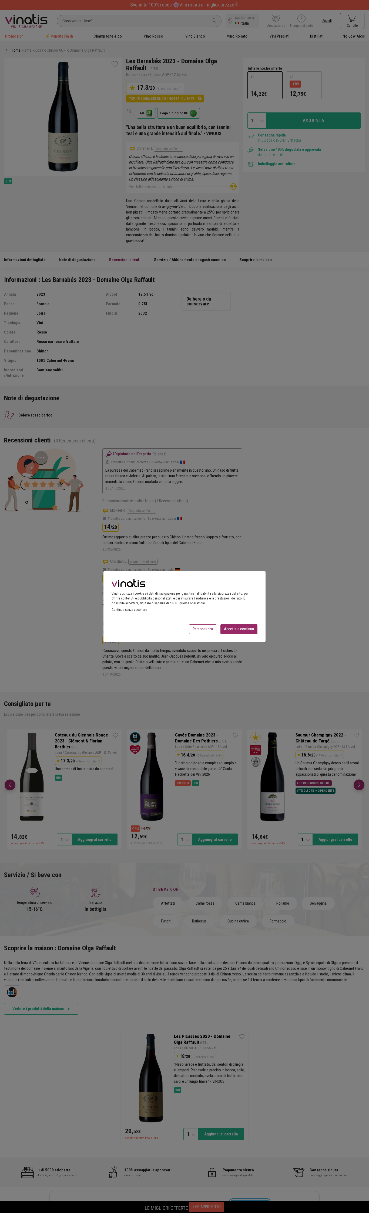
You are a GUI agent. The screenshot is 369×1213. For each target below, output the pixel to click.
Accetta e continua (239, 629)
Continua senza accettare (129, 610)
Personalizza (203, 629)
